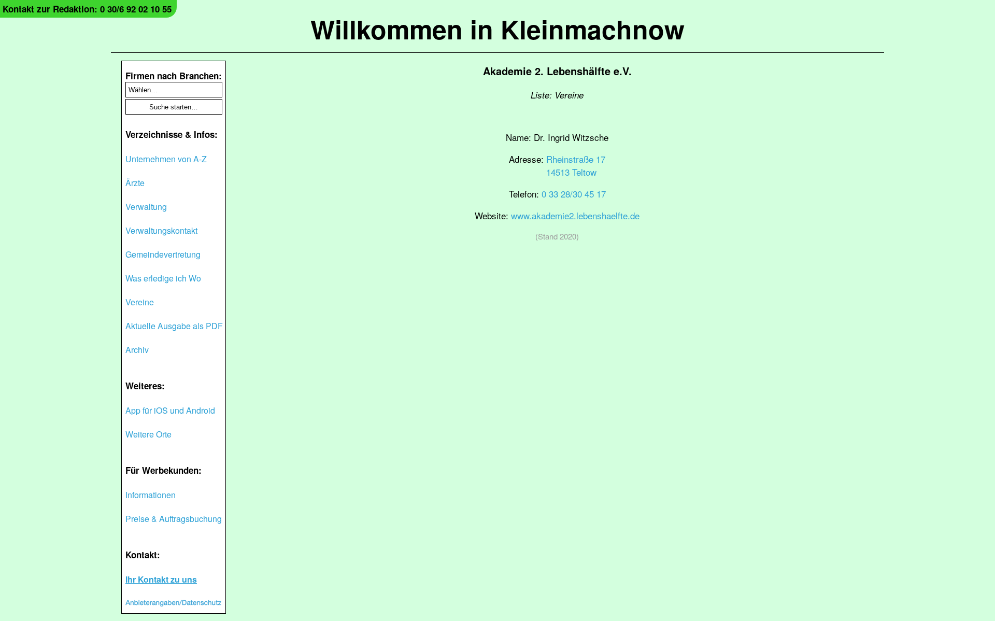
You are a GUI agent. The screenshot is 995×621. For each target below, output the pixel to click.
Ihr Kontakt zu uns (161, 579)
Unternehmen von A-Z (166, 159)
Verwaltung (146, 207)
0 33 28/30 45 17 (574, 193)
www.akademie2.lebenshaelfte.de (575, 215)
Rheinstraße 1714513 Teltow (575, 165)
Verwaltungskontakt (161, 230)
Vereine (139, 302)
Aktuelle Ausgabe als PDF (174, 326)
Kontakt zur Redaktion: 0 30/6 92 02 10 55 (87, 9)
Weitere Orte (148, 434)
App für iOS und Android (170, 410)
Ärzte (135, 183)
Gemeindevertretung (163, 254)
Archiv (137, 350)
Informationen (150, 495)
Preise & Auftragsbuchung (173, 519)
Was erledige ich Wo (163, 278)
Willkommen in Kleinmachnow (497, 28)
